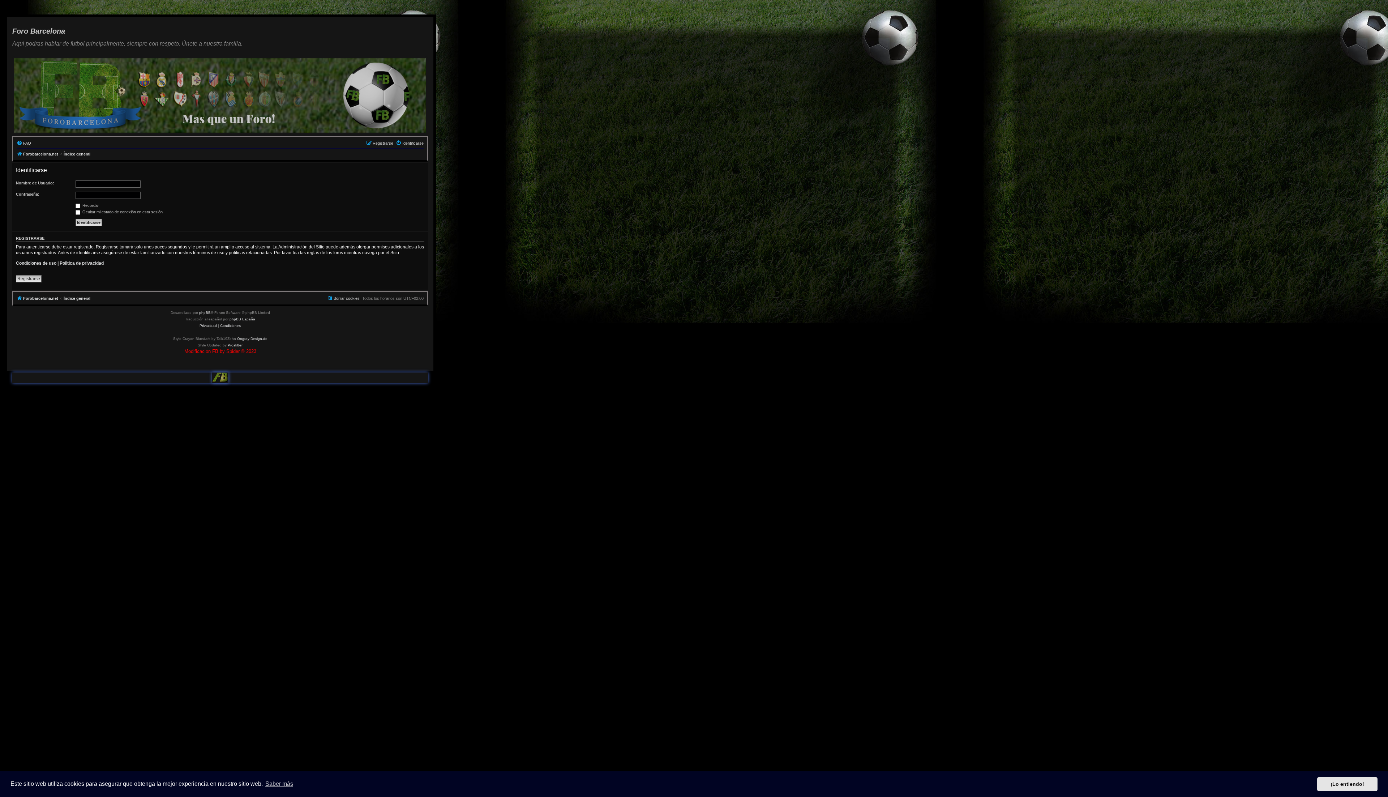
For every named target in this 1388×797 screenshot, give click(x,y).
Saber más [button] (279, 784)
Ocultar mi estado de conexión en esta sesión (122, 212)
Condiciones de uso (36, 263)
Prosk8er (235, 345)
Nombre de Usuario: (35, 183)
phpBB (205, 313)
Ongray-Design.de (252, 339)
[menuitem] (24, 143)
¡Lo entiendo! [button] (1347, 784)
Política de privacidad (82, 263)
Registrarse (28, 278)
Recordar (90, 205)
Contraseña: (27, 194)
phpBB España (242, 319)
